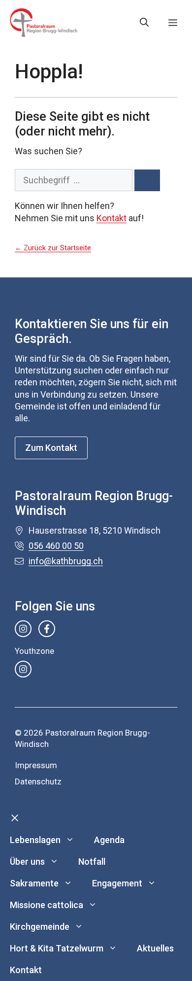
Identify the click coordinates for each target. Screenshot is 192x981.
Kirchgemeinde (39, 926)
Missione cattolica (46, 905)
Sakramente (34, 883)
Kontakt (111, 218)
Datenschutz (38, 781)
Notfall (91, 861)
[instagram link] (23, 628)
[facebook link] (46, 628)
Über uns (27, 861)
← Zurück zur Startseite (53, 248)
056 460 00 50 (56, 546)
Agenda (109, 840)
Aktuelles (155, 948)
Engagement (117, 883)
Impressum (36, 765)
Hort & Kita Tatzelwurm (56, 948)
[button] (144, 22)
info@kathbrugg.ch (66, 561)
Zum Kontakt (51, 447)
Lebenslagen (35, 840)
